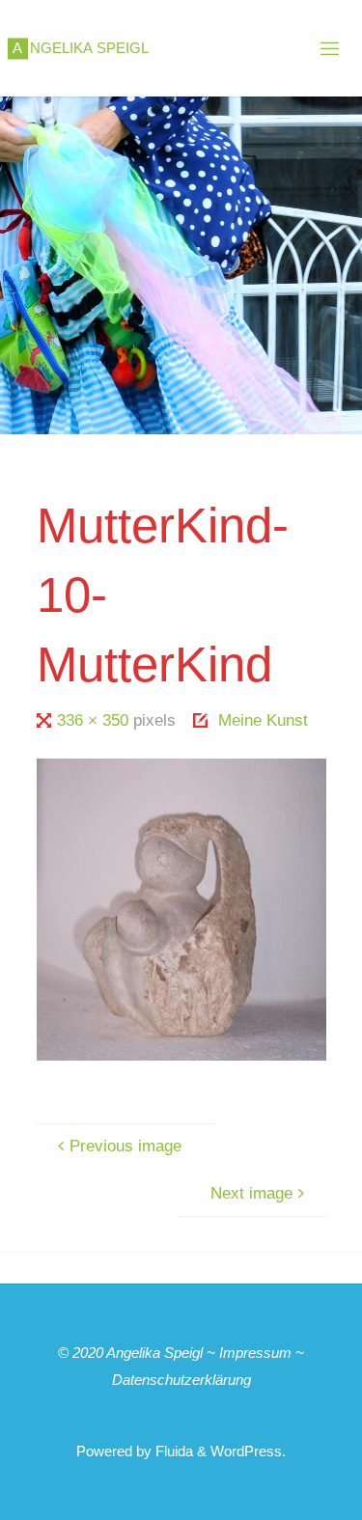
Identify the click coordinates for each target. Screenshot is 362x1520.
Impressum (255, 1352)
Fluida (172, 1451)
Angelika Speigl (154, 1352)
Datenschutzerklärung (181, 1379)
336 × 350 (95, 720)
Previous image (125, 1146)
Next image (251, 1193)
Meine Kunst (263, 720)
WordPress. (248, 1451)
